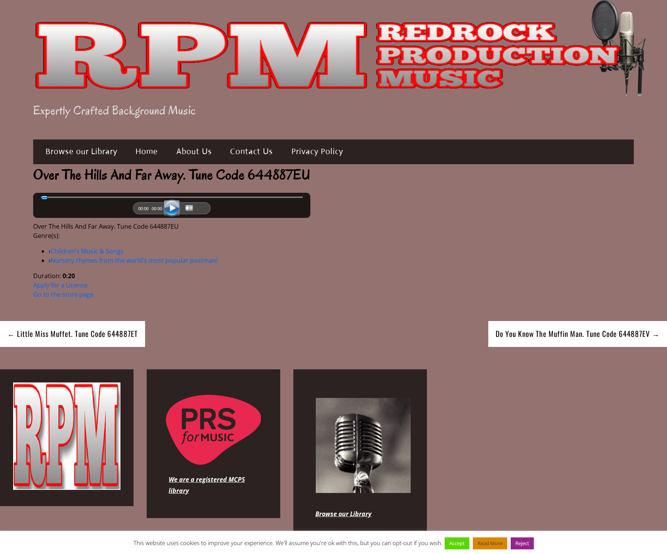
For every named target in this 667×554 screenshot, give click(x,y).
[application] (171, 210)
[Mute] (189, 208)
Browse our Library (81, 151)
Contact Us (251, 151)
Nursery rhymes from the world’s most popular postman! (134, 260)
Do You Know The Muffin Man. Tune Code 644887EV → (578, 333)
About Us (194, 151)
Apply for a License (60, 285)
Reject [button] (522, 543)
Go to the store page (63, 294)
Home (146, 151)
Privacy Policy (317, 151)
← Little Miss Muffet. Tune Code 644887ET (72, 333)
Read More (490, 543)
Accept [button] (457, 543)
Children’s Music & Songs (87, 251)
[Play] (171, 208)
